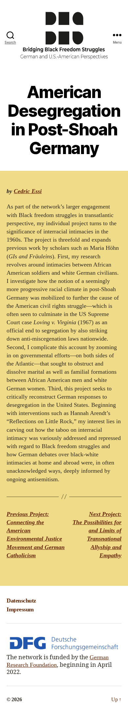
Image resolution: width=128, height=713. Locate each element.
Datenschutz (21, 600)
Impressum (20, 609)
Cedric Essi (28, 191)
